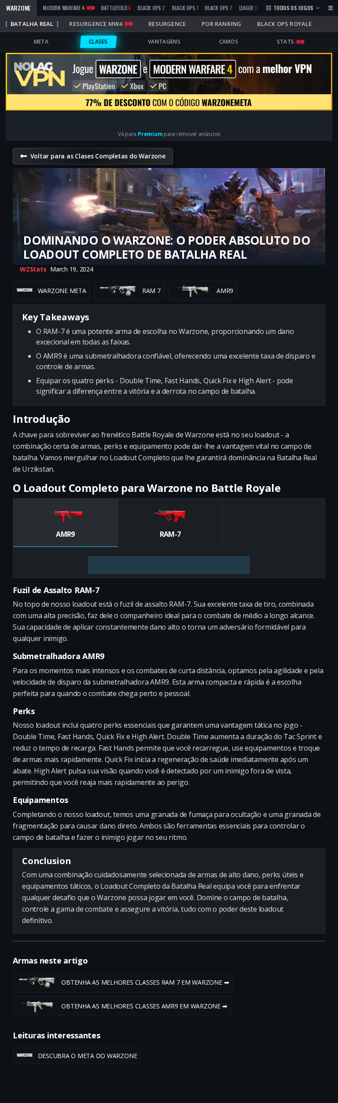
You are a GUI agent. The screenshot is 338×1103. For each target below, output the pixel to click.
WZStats (33, 269)
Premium (150, 134)
